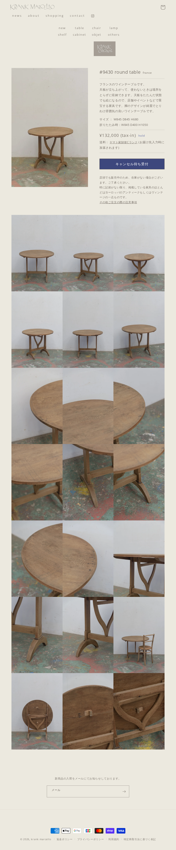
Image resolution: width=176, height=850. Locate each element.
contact (77, 16)
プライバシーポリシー (90, 839)
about (34, 16)
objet (96, 34)
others (114, 34)
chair (96, 28)
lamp (114, 28)
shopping (55, 16)
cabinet (79, 34)
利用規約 (113, 839)
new (62, 28)
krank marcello (41, 839)
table (79, 28)
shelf (62, 34)
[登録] (124, 791)
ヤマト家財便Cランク (124, 142)
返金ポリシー (65, 839)
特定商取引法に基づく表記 (140, 839)
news (17, 16)
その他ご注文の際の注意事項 (118, 202)
